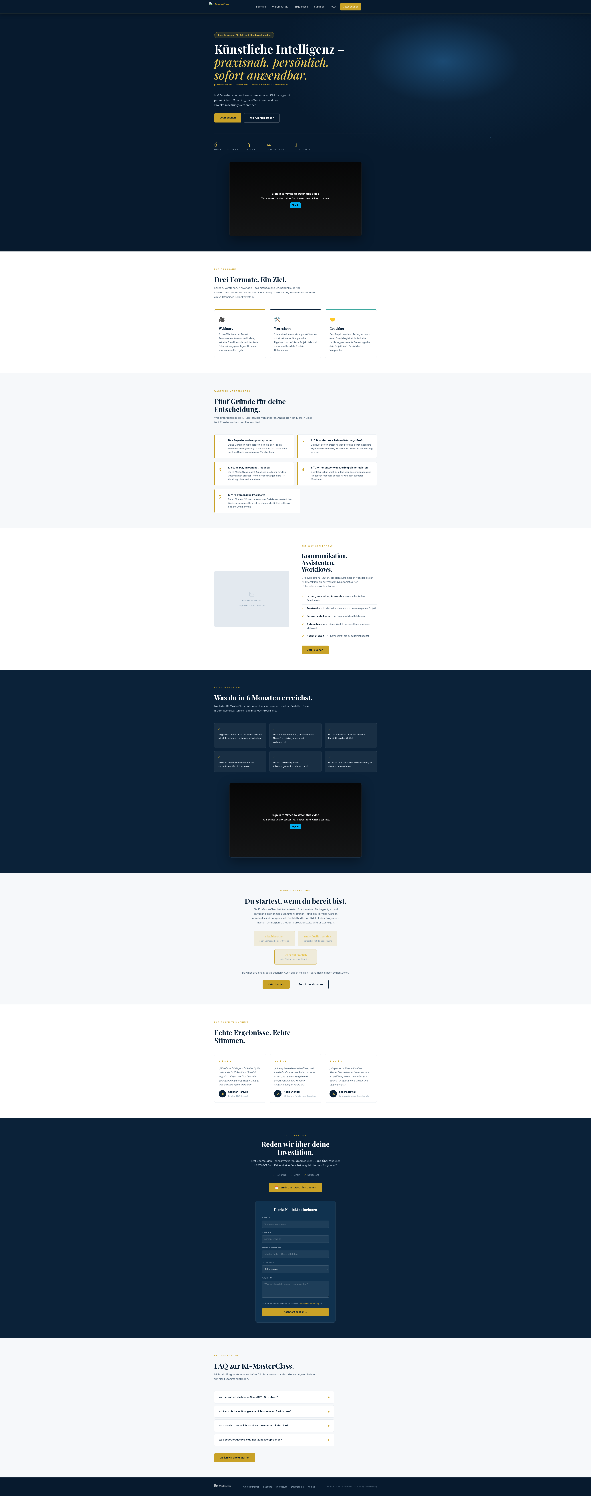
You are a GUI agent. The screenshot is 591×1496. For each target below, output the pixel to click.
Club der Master (251, 1487)
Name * (266, 1217)
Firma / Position (271, 1247)
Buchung (267, 1487)
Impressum (281, 1487)
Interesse (268, 1262)
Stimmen (319, 6)
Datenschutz (297, 1487)
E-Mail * (266, 1232)
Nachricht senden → (296, 1312)
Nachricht (268, 1278)
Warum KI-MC (280, 6)
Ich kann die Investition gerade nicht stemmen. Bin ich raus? (255, 1411)
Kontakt (311, 1487)
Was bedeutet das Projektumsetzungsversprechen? (250, 1439)
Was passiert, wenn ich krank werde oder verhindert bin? (253, 1425)
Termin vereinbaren (311, 984)
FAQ (333, 6)
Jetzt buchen (350, 6)
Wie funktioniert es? (261, 117)
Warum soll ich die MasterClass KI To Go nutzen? (248, 1397)
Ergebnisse (301, 6)
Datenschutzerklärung (309, 1303)
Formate (261, 6)
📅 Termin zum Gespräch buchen (295, 1187)
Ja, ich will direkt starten (234, 1457)
